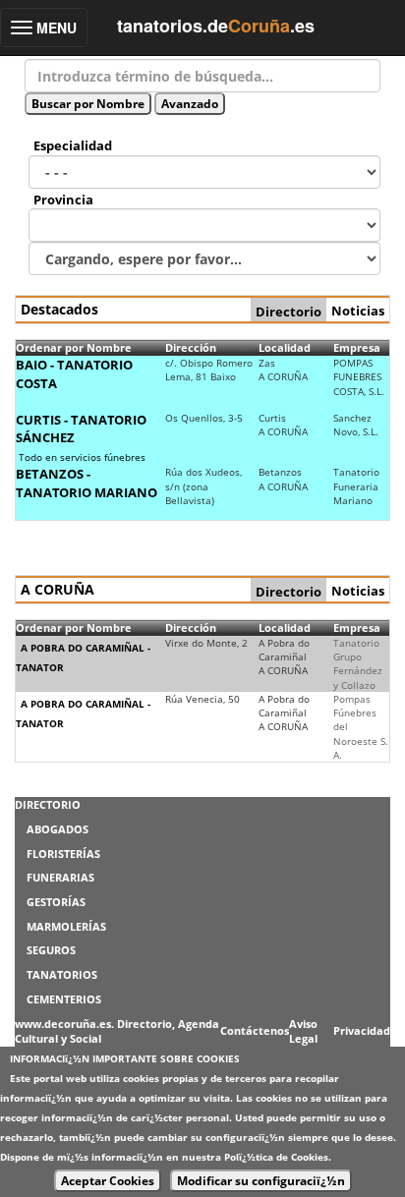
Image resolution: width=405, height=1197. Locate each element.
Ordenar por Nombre (74, 347)
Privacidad (361, 1030)
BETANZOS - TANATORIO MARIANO (86, 483)
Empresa (356, 347)
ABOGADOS (57, 829)
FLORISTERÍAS (63, 853)
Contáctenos (254, 1030)
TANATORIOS (62, 974)
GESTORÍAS (56, 901)
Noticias (357, 310)
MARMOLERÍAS (66, 926)
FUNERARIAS (60, 877)
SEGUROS (51, 949)
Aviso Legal (303, 1031)
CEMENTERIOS (64, 999)
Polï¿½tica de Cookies (276, 1157)
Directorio (288, 311)
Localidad (285, 347)
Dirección (190, 347)
